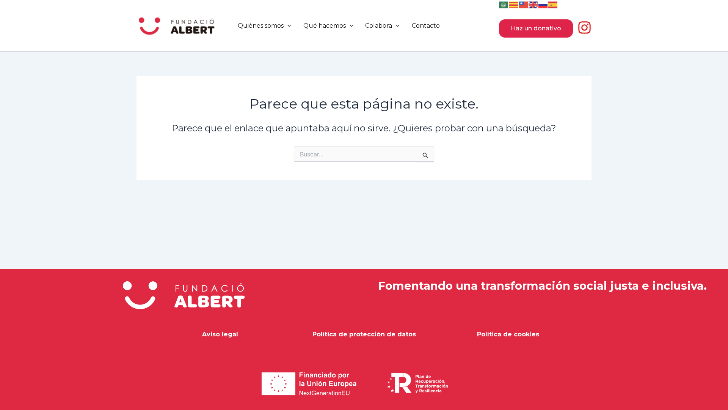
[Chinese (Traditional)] (524, 4)
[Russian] (543, 4)
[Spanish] (553, 4)
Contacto (426, 25)
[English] (533, 4)
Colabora (378, 25)
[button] (287, 26)
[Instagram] (584, 27)
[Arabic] (504, 4)
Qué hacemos (324, 25)
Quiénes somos (261, 25)
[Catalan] (514, 4)
